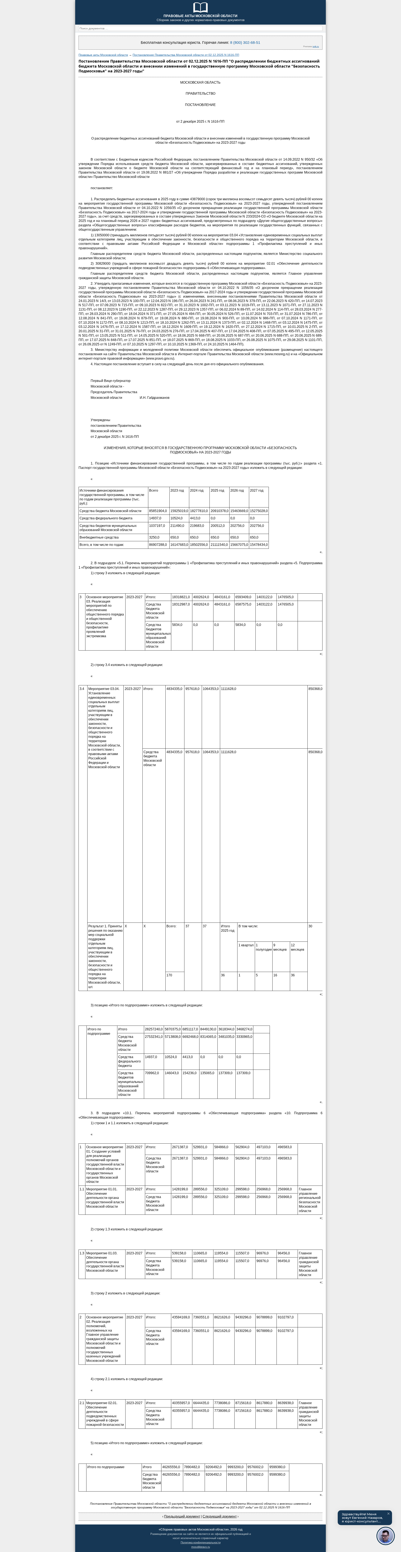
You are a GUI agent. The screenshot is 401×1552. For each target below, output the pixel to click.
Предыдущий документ (182, 1516)
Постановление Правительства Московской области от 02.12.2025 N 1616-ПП (186, 55)
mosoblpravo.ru (200, 1546)
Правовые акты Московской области (103, 55)
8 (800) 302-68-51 (245, 42)
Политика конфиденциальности (201, 1542)
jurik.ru (316, 46)
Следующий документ (220, 1516)
